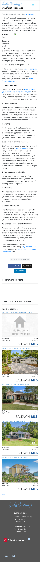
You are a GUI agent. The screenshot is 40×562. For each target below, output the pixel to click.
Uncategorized (29, 14)
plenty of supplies (21, 148)
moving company (30, 69)
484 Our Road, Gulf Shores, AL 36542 (14, 457)
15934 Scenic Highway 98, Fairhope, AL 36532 (16, 348)
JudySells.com (26, 247)
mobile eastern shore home (20, 259)
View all (4, 494)
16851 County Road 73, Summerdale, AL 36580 (17, 312)
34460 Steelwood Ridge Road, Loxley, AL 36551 (17, 421)
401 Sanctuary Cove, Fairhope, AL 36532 (15, 385)
